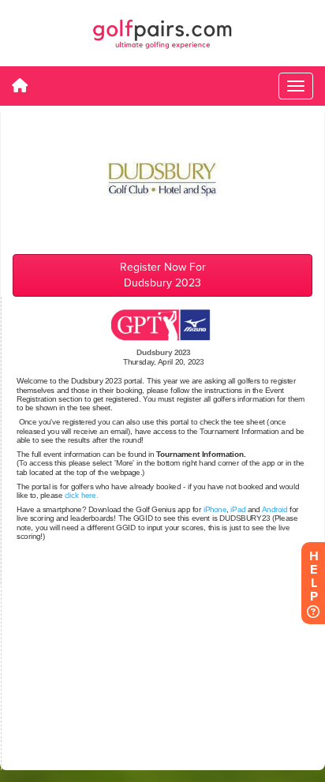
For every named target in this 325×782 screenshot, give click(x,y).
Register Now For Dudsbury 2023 (163, 275)
